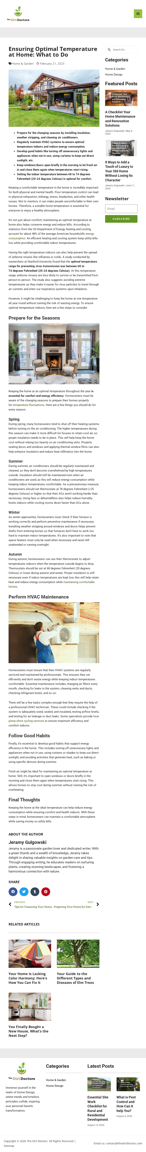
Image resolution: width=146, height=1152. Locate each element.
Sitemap (9, 1146)
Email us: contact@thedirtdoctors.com (118, 1143)
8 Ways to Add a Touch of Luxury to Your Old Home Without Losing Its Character (119, 171)
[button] (13, 891)
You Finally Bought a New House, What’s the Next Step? (28, 1031)
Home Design (113, 74)
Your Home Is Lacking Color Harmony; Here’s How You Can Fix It (28, 978)
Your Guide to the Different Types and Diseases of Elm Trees (75, 978)
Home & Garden (22, 63)
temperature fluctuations (28, 405)
